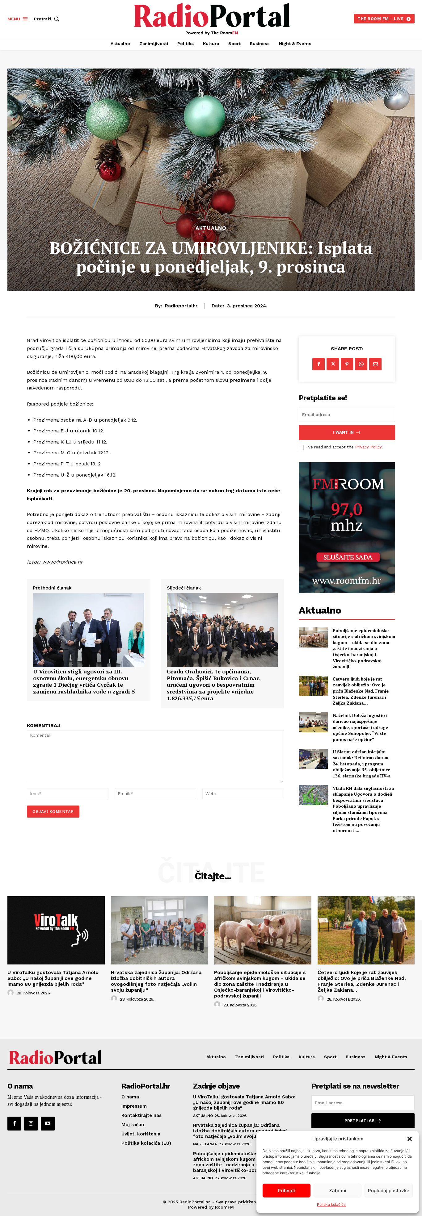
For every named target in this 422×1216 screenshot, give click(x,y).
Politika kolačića (331, 1204)
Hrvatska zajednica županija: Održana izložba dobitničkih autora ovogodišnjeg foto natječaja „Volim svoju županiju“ (156, 981)
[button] (410, 1139)
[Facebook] (318, 364)
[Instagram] (31, 1123)
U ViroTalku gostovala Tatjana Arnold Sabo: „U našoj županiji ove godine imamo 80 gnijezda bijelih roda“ (53, 978)
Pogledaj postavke (388, 1190)
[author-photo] (11, 992)
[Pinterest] (347, 364)
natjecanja (205, 1144)
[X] (333, 364)
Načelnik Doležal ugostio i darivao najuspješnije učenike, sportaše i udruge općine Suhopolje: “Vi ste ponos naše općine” (360, 727)
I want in (343, 432)
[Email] (375, 364)
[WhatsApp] (361, 364)
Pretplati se (359, 1120)
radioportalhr (181, 306)
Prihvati (286, 1190)
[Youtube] (47, 1123)
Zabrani (337, 1190)
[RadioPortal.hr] (211, 17)
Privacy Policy (368, 447)
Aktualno (211, 228)
